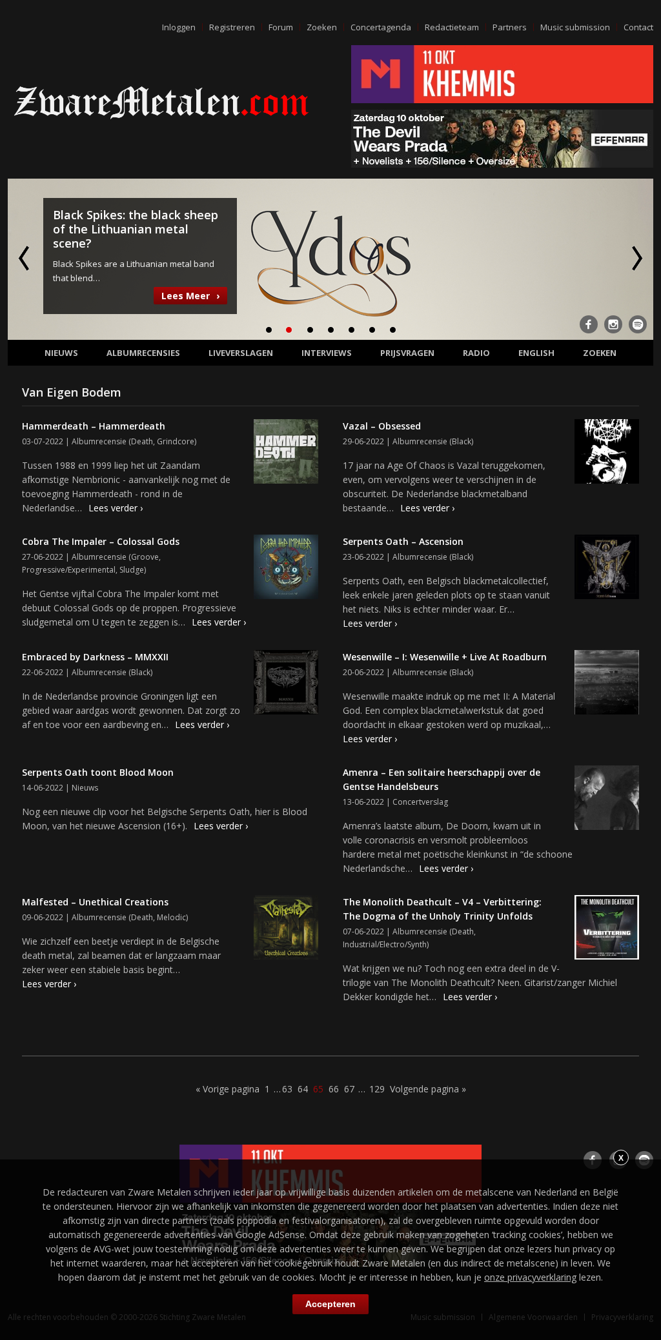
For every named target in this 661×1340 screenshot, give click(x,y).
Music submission (575, 27)
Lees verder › (115, 508)
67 (349, 1089)
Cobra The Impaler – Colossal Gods (100, 541)
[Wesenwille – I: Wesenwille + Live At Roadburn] (607, 684)
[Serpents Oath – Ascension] (607, 569)
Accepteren (330, 1304)
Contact (638, 27)
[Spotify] (638, 324)
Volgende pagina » (428, 1089)
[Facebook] (589, 324)
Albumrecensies (143, 353)
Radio (476, 353)
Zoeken (322, 27)
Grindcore (175, 441)
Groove (145, 556)
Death (142, 441)
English (536, 353)
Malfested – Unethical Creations (95, 902)
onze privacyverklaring (530, 1277)
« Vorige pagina (227, 1089)
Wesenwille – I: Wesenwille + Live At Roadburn (445, 657)
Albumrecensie (99, 441)
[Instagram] (613, 324)
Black (461, 441)
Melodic (171, 917)
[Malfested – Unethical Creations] (286, 929)
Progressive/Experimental (69, 569)
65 (318, 1089)
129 (377, 1089)
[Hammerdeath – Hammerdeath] (286, 453)
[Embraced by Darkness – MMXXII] (286, 684)
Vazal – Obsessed (382, 426)
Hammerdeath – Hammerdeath (93, 426)
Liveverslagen (240, 353)
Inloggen (179, 27)
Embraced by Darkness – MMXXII (95, 657)
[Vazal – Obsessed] (607, 453)
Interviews (326, 353)
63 (287, 1089)
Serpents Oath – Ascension (403, 541)
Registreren (232, 27)
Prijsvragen (407, 353)
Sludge (131, 569)
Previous (25, 258)
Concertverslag (420, 801)
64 (303, 1089)
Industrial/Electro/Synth (385, 944)
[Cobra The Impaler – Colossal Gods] (286, 569)
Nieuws (61, 353)
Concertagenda (381, 27)
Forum (281, 27)
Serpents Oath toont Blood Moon (98, 772)
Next (636, 258)
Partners (510, 27)
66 (334, 1089)
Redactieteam (452, 27)
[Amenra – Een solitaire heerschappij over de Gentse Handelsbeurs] (607, 799)
